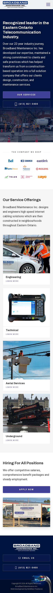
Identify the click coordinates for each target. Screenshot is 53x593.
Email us (28, 558)
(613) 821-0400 (28, 104)
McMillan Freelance (35, 589)
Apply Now (26, 489)
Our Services (26, 95)
